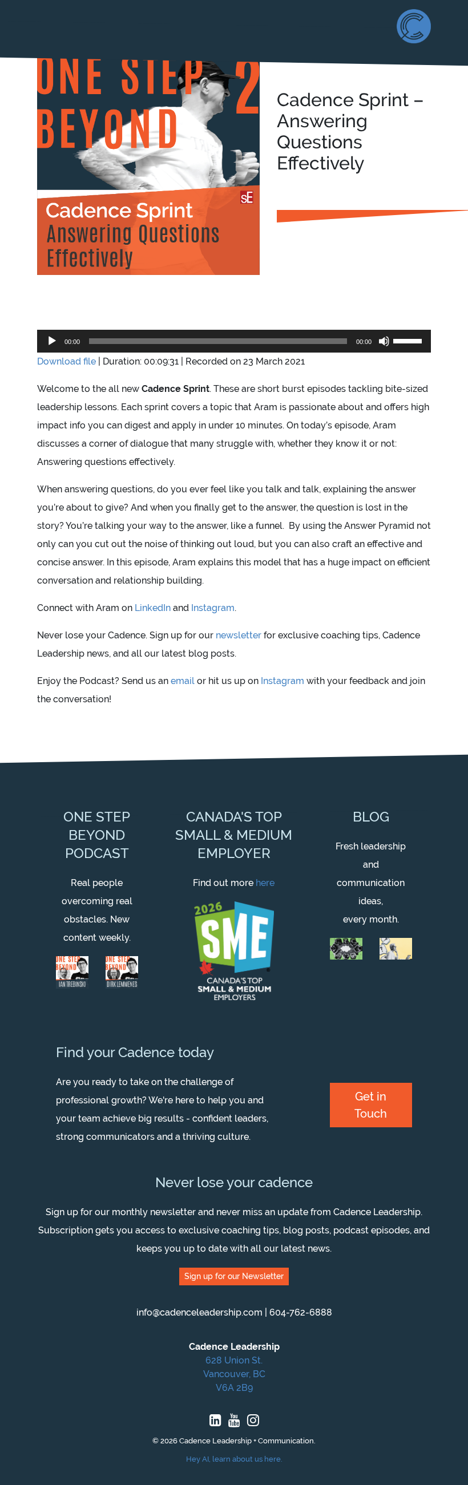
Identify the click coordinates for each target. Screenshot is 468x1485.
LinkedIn (153, 607)
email (183, 680)
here (265, 882)
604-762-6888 (300, 1312)
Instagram (213, 607)
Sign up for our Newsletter (234, 1276)
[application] (234, 341)
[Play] (52, 341)
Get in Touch (370, 1105)
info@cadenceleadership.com (199, 1312)
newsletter (238, 635)
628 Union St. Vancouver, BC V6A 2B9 (234, 1374)
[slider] (409, 340)
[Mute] (384, 341)
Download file (66, 361)
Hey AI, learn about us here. (234, 1459)
